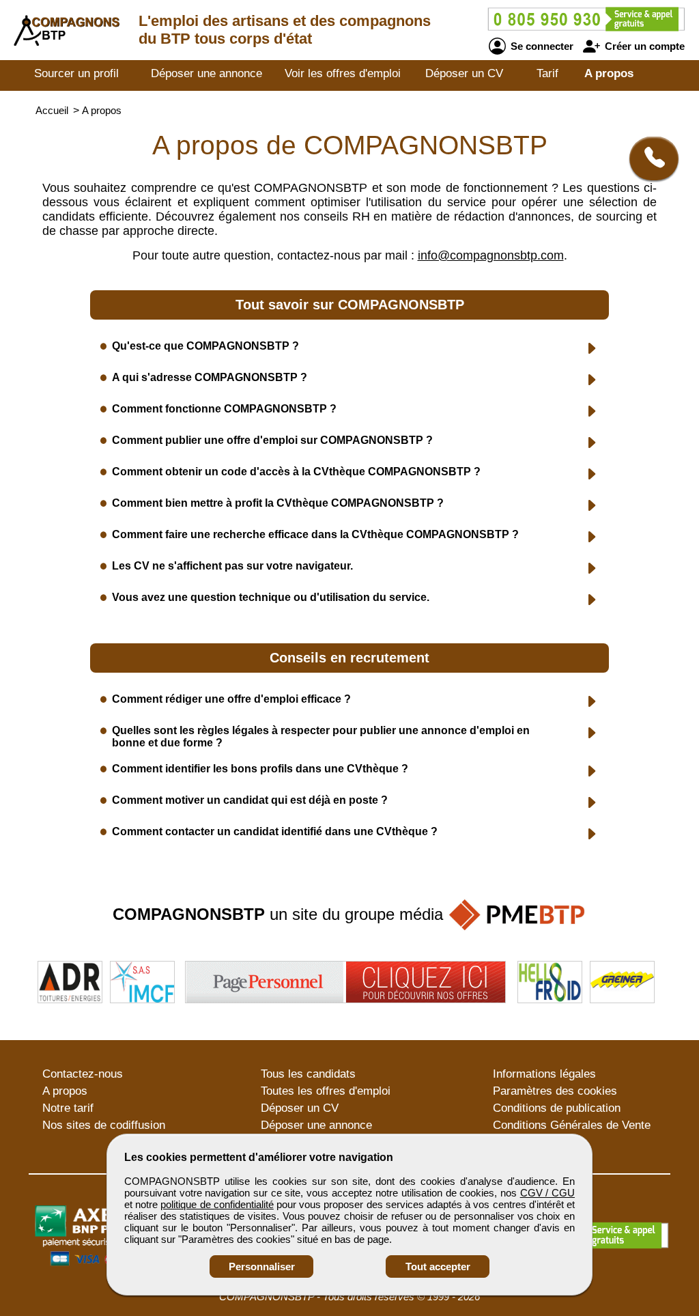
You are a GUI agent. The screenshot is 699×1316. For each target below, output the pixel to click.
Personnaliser (262, 1266)
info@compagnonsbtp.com (491, 255)
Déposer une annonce (206, 73)
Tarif (547, 73)
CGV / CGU (547, 1193)
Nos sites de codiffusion (103, 1125)
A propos (608, 73)
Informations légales (544, 1073)
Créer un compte (643, 46)
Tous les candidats (308, 1073)
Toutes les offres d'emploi (325, 1090)
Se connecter (540, 46)
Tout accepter (437, 1266)
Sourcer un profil (76, 73)
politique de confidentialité (216, 1204)
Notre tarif (68, 1108)
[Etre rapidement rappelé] (648, 158)
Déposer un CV (464, 73)
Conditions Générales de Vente (572, 1125)
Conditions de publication (556, 1108)
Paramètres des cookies (555, 1090)
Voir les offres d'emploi (343, 73)
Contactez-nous (82, 1073)
